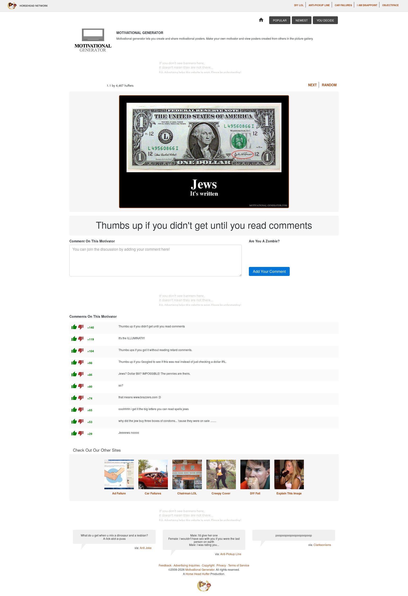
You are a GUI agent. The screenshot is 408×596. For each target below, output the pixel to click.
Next (312, 84)
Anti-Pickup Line (319, 5)
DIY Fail (255, 493)
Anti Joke (146, 548)
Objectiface (390, 5)
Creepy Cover (221, 493)
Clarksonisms (322, 545)
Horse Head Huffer (198, 574)
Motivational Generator (199, 569)
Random (329, 84)
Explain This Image (289, 493)
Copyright (208, 565)
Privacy (221, 565)
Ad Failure (119, 493)
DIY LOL (299, 5)
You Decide (325, 20)
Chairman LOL (187, 493)
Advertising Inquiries (187, 565)
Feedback (165, 565)
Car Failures (343, 5)
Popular (280, 20)
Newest (302, 20)
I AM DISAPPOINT (367, 5)
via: (137, 548)
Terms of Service (238, 565)
